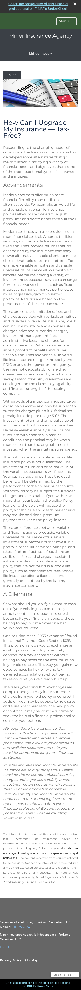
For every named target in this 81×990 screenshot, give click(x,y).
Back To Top (63, 974)
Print (12, 75)
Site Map (31, 960)
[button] (66, 21)
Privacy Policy (11, 960)
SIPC (26, 927)
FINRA (17, 927)
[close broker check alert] (75, 4)
